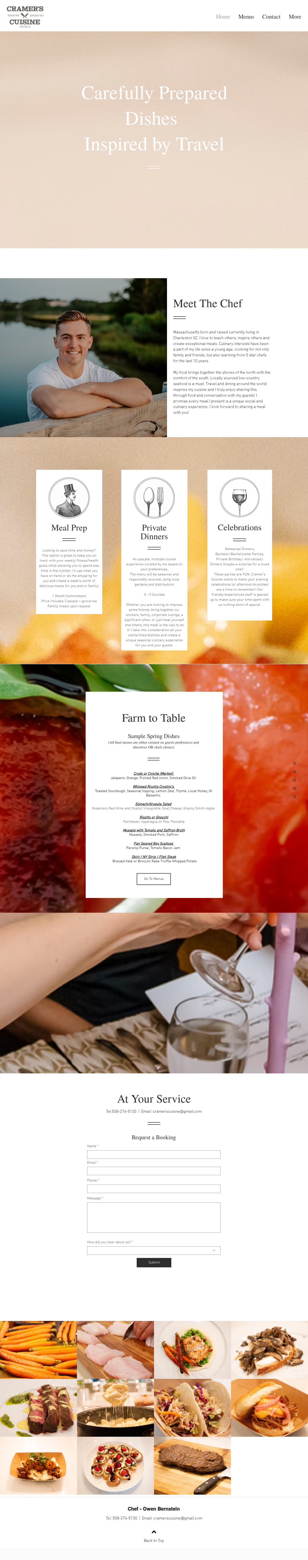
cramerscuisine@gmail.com (177, 1111)
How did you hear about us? (109, 1242)
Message (94, 1198)
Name (91, 1146)
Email (91, 1163)
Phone (92, 1180)
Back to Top (154, 1541)
